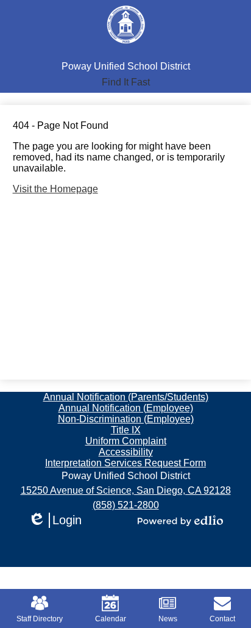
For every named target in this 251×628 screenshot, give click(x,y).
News (167, 619)
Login (55, 520)
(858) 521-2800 (126, 505)
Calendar (110, 619)
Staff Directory (39, 619)
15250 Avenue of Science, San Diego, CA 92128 (126, 490)
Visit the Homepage (55, 189)
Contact (222, 619)
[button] (126, 82)
